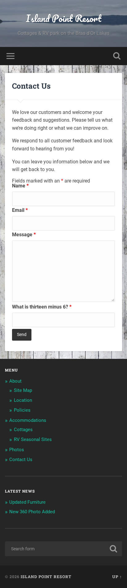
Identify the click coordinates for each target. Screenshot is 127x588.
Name (20, 186)
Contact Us (20, 459)
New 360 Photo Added (32, 511)
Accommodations (27, 420)
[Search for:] (63, 548)
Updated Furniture (27, 502)
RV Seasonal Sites (33, 439)
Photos (16, 449)
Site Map (23, 390)
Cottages (23, 429)
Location (23, 400)
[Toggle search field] (117, 56)
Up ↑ (117, 576)
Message (24, 234)
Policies (22, 410)
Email (20, 210)
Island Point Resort (63, 18)
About (15, 381)
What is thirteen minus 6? (42, 307)
